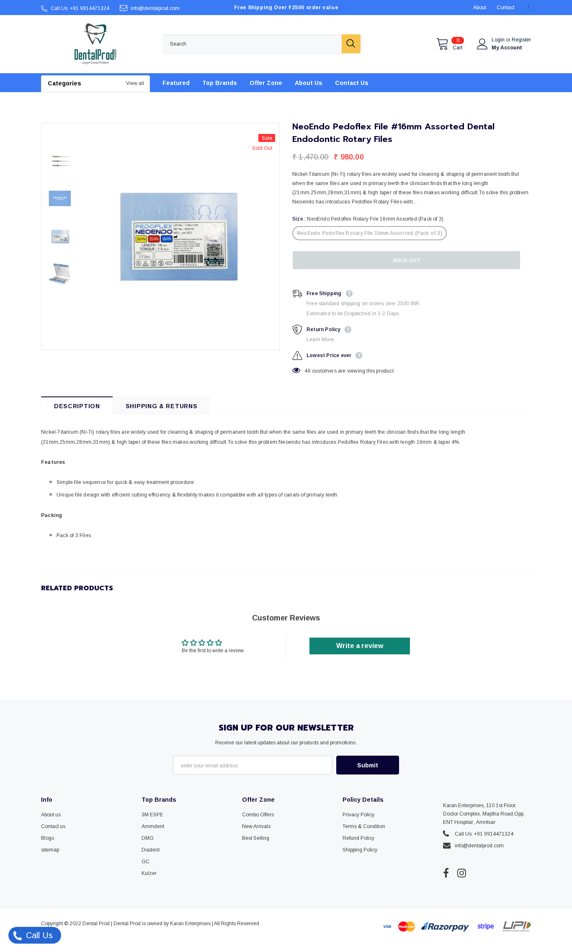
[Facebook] (446, 873)
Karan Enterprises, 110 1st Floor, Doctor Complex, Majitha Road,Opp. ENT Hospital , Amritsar (484, 814)
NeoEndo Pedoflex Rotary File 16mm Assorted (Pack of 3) (369, 233)
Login (499, 40)
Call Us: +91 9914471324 (80, 8)
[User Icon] (482, 44)
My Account (507, 48)
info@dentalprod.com (155, 8)
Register (521, 40)
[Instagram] (461, 873)
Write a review (359, 645)
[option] (179, 236)
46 (307, 371)
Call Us (38, 935)
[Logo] (95, 43)
